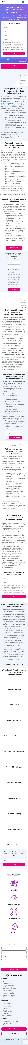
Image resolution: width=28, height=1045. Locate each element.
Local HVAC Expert (6, 103)
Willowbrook (10, 60)
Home (4, 60)
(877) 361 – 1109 (7, 1023)
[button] (23, 2)
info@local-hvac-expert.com (10, 1021)
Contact (5, 1024)
